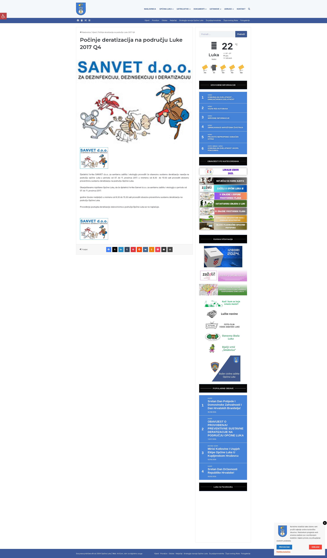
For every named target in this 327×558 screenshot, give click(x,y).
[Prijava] (82, 20)
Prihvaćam (284, 547)
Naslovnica (150, 9)
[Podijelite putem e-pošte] (163, 249)
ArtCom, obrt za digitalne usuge (129, 554)
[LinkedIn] (121, 249)
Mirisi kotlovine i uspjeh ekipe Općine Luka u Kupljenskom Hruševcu (224, 452)
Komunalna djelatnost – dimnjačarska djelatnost (221, 98)
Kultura (210, 446)
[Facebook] (78, 20)
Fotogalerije (245, 20)
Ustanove (214, 9)
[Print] (170, 249)
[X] (114, 249)
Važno (210, 95)
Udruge (228, 9)
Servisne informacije (218, 118)
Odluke (164, 20)
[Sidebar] (89, 20)
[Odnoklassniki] (151, 249)
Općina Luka (165, 9)
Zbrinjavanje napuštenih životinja (225, 127)
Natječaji (173, 20)
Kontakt (241, 9)
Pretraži (241, 34)
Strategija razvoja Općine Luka (191, 20)
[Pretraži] (249, 9)
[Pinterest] (133, 249)
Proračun (155, 20)
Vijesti (147, 20)
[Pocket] (157, 249)
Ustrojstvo (183, 9)
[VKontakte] (145, 249)
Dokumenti (199, 9)
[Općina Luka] (81, 9)
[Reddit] (139, 249)
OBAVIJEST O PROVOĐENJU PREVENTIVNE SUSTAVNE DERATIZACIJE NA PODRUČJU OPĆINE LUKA (226, 428)
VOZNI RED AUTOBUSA (218, 109)
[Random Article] (85, 20)
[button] (3, 16)
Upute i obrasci (213, 146)
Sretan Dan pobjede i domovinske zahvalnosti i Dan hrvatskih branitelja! (225, 405)
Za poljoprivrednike (213, 20)
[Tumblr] (127, 249)
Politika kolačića (283, 552)
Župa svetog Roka (231, 20)
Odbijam (315, 547)
